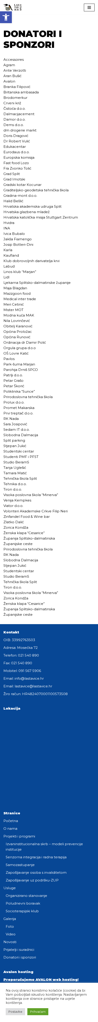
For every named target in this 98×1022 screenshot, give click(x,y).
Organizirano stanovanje (26, 895)
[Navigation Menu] (89, 7)
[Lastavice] (12, 7)
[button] (6, 17)
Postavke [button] (15, 1011)
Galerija (9, 919)
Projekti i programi (19, 836)
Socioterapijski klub (22, 911)
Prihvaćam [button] (38, 1011)
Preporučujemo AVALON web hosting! (41, 979)
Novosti (9, 942)
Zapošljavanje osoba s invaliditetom (36, 872)
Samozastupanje (20, 865)
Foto (10, 926)
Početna (10, 821)
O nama (10, 828)
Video (10, 934)
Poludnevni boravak (23, 903)
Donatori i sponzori (19, 957)
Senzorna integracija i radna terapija (36, 857)
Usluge (9, 888)
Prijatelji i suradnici (18, 949)
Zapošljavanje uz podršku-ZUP (32, 880)
